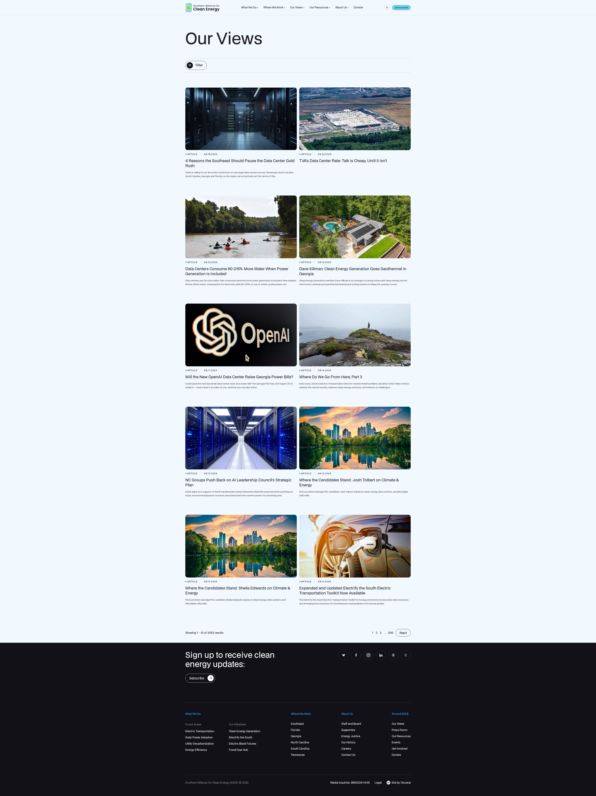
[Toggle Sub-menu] (257, 7)
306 (390, 633)
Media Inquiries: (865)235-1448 (350, 782)
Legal (378, 782)
